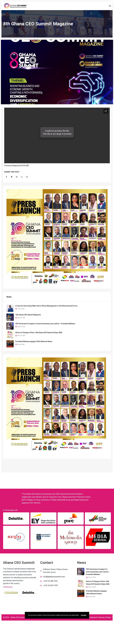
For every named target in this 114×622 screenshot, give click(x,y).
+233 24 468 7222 (50, 581)
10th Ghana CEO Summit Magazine (28, 315)
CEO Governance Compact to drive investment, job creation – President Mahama (45, 324)
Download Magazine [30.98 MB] (16, 166)
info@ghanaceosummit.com (54, 577)
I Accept (83, 615)
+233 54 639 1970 (50, 585)
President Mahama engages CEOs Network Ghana (33, 341)
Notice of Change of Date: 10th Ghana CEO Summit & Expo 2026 (38, 332)
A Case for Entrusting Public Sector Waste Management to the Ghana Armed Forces (46, 306)
